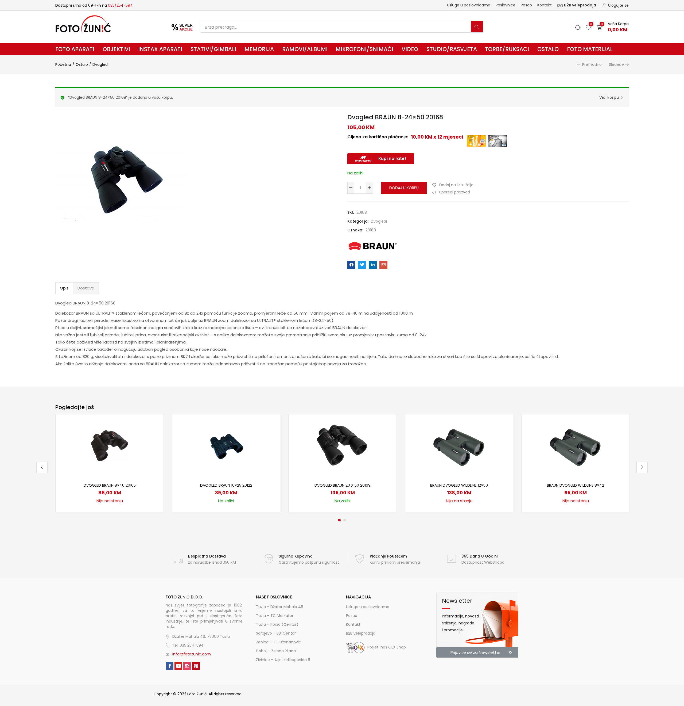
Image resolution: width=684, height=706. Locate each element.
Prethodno (592, 64)
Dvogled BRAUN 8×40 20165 (110, 485)
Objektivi (116, 49)
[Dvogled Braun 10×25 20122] (226, 445)
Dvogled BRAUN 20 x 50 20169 (342, 485)
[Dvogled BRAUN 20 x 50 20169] (342, 445)
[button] (613, 27)
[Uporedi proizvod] (153, 434)
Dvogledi (100, 64)
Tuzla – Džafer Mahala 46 (279, 606)
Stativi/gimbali (213, 49)
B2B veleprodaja (580, 5)
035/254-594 (120, 5)
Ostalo (548, 49)
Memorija (259, 49)
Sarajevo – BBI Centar (276, 633)
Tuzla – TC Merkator (274, 615)
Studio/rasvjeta (451, 49)
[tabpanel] (109, 463)
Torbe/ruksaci (507, 49)
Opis (64, 288)
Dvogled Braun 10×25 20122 (226, 485)
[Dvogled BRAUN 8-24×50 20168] (351, 265)
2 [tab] (344, 520)
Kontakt (544, 5)
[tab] (64, 288)
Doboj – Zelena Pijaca (276, 651)
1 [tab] (339, 520)
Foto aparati (74, 49)
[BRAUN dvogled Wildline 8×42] (575, 445)
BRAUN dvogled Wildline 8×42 (575, 485)
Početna (63, 64)
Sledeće (616, 64)
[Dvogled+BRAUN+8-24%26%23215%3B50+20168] (362, 265)
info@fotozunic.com (191, 654)
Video (410, 49)
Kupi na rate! (392, 158)
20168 (371, 230)
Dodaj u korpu (404, 187)
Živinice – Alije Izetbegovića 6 (283, 659)
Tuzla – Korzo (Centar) (277, 624)
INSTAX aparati (160, 49)
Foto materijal (590, 49)
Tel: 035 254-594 (188, 645)
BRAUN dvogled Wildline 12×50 (459, 485)
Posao (526, 5)
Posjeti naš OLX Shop (386, 647)
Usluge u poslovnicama (468, 5)
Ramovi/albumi (305, 49)
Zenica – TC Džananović (278, 642)
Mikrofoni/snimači (364, 49)
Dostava (85, 288)
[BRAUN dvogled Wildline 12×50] (459, 445)
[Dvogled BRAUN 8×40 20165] (109, 445)
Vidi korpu (609, 97)
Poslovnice (505, 5)
